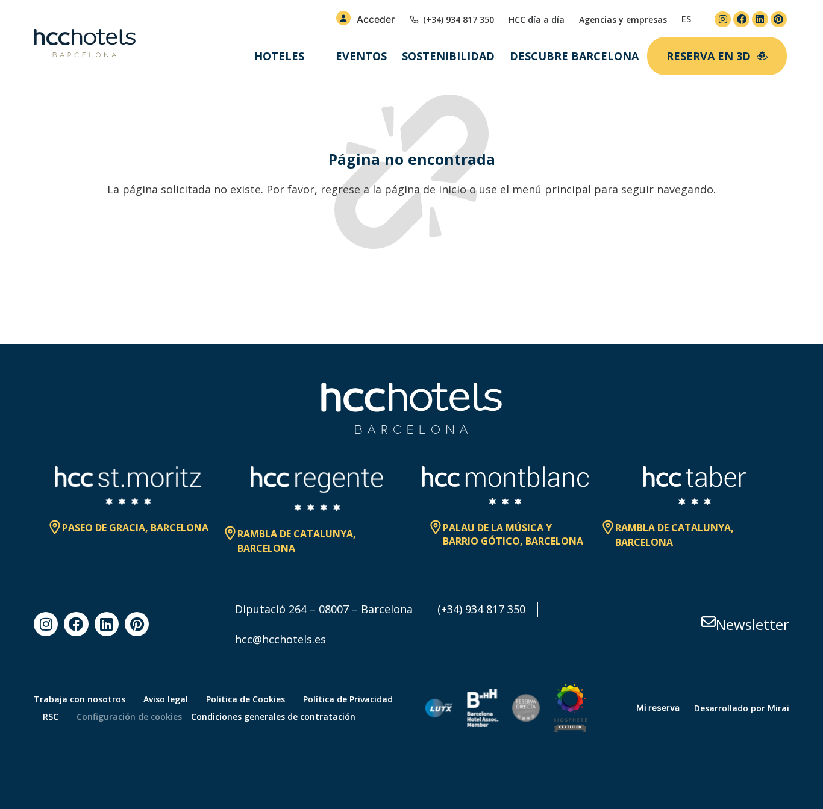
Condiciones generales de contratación (273, 716)
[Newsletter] (708, 621)
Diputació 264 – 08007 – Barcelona (324, 609)
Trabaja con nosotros (79, 699)
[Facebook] (741, 19)
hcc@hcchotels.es (280, 639)
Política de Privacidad (348, 699)
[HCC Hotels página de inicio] (85, 43)
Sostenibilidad (448, 56)
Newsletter (752, 624)
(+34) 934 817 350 (481, 609)
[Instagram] (723, 19)
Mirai (778, 708)
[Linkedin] (760, 19)
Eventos (361, 56)
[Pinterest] (779, 19)
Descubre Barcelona (574, 56)
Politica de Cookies (245, 699)
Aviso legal (165, 699)
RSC (50, 716)
